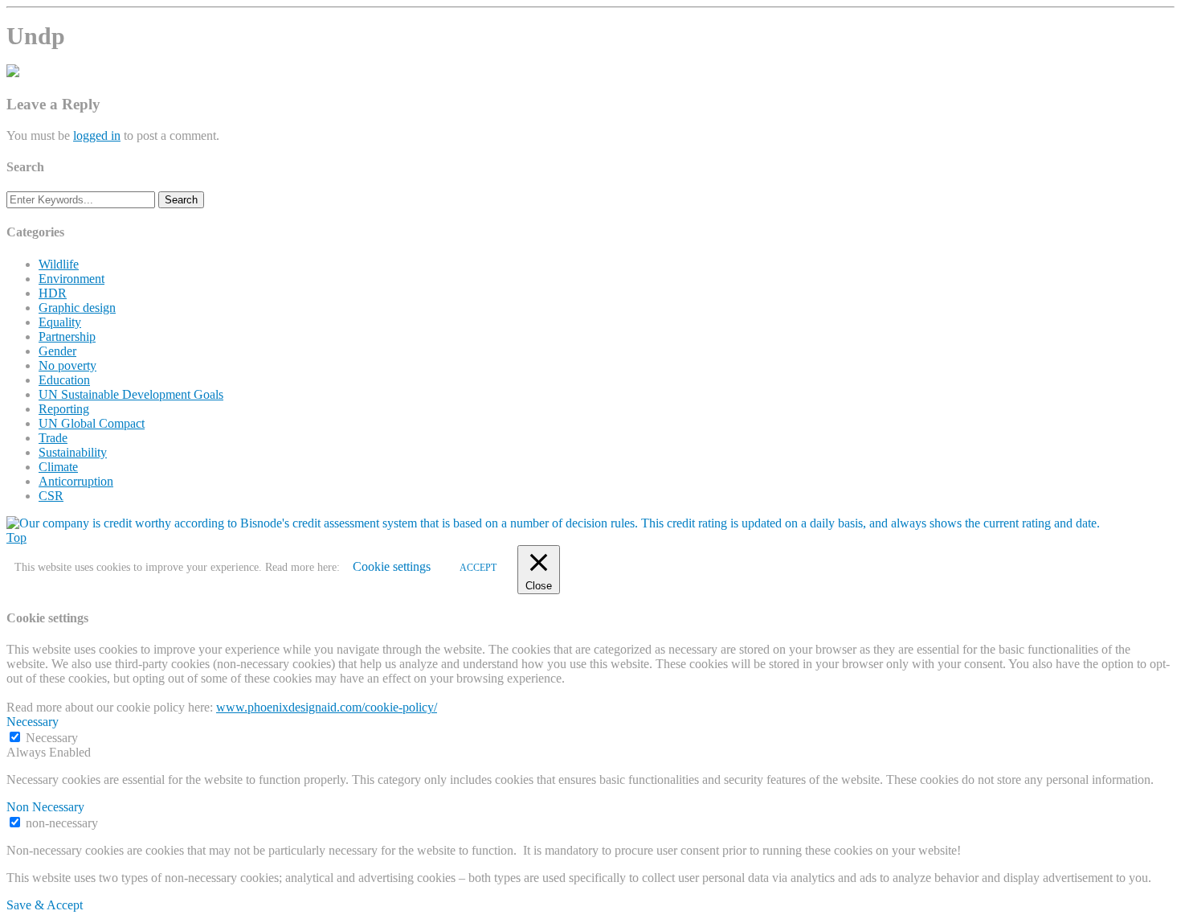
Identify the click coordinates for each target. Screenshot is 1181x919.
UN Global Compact (92, 423)
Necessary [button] (32, 721)
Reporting (64, 409)
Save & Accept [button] (44, 905)
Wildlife (59, 264)
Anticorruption (76, 481)
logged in (97, 135)
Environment (71, 278)
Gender (57, 351)
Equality (60, 322)
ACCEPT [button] (478, 567)
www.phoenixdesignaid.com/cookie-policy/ (326, 707)
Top (16, 537)
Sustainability (73, 452)
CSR (51, 496)
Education (64, 380)
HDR (53, 293)
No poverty (67, 365)
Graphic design (77, 307)
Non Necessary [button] (45, 807)
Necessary (52, 738)
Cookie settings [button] (392, 566)
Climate (58, 467)
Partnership (67, 336)
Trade (53, 438)
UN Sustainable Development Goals (131, 394)
